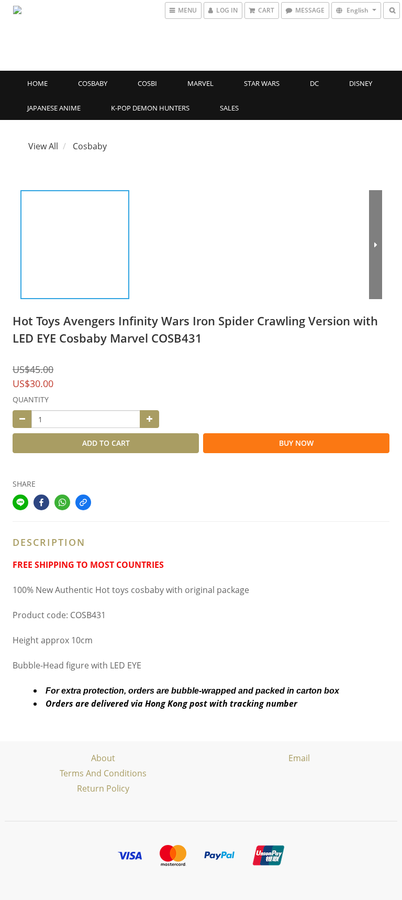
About (103, 758)
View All (43, 146)
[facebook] (41, 502)
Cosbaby (92, 83)
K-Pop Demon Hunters (150, 108)
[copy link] (83, 502)
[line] (20, 502)
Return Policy (103, 788)
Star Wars (262, 83)
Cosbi (147, 83)
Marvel (200, 83)
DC (314, 83)
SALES (229, 108)
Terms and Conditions (103, 773)
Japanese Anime (54, 108)
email (299, 758)
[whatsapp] (62, 502)
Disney (360, 83)
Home (37, 83)
